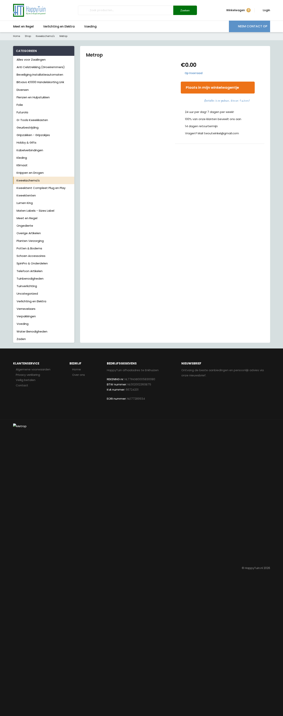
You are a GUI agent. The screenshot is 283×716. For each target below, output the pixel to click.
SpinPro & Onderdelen (32, 263)
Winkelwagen (238, 10)
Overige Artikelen (29, 233)
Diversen (23, 90)
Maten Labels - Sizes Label (35, 211)
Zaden (21, 339)
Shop (28, 36)
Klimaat (22, 165)
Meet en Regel (23, 26)
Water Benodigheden (32, 331)
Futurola (22, 112)
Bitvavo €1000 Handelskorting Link (40, 82)
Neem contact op (252, 26)
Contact (22, 385)
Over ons (78, 375)
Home (16, 36)
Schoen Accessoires (31, 256)
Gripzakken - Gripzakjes (33, 135)
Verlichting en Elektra (59, 26)
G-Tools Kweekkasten (32, 120)
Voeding (90, 26)
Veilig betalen (25, 380)
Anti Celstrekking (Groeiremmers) (41, 67)
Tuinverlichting (27, 286)
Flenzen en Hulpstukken (33, 97)
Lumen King (25, 203)
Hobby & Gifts (26, 142)
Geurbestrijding (28, 127)
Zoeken (185, 10)
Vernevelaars (26, 309)
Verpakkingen (26, 316)
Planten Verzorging (30, 241)
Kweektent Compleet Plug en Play (41, 188)
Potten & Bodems (29, 248)
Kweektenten (26, 195)
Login (266, 10)
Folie (20, 105)
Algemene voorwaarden (33, 369)
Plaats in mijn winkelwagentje (212, 87)
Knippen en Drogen (30, 173)
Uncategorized (27, 294)
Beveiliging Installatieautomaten (40, 75)
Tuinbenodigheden (30, 279)
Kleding (22, 158)
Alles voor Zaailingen (31, 60)
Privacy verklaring (28, 375)
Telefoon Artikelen (30, 271)
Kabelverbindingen (30, 150)
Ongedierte (25, 226)
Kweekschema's (45, 36)
